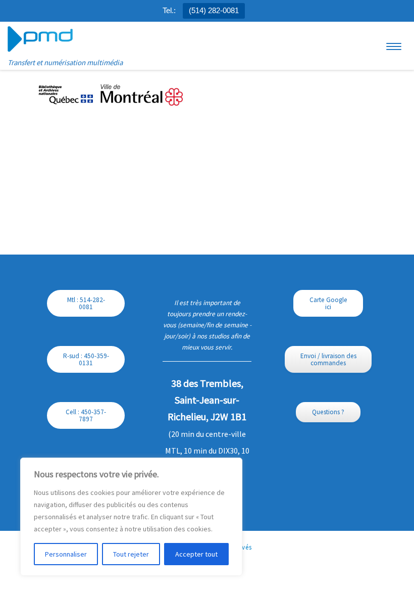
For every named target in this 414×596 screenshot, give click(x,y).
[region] (131, 517)
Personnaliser (66, 554)
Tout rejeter (131, 554)
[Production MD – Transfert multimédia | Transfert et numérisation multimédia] (40, 39)
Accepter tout (196, 554)
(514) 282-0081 (214, 10)
